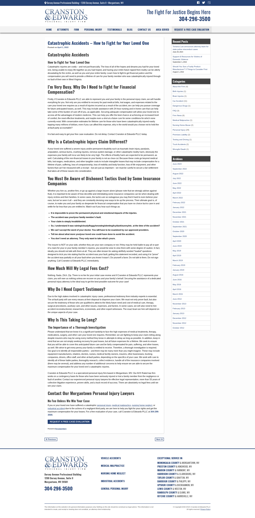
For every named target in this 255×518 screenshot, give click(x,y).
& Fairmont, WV (173, 470)
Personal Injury (61, 429)
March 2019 (178, 260)
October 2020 (178, 231)
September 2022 (180, 169)
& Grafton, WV (173, 477)
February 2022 (179, 202)
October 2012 (178, 328)
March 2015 (178, 294)
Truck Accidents (179, 144)
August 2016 (178, 275)
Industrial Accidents (113, 481)
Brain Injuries (178, 96)
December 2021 (179, 212)
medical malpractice (121, 405)
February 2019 (179, 265)
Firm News (177, 115)
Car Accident (178, 101)
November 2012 (179, 323)
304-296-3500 (195, 19)
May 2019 (177, 251)
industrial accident (56, 408)
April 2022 (177, 193)
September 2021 (180, 227)
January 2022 (178, 207)
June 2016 (177, 280)
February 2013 (179, 308)
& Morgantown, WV (178, 462)
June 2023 (177, 164)
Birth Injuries (178, 91)
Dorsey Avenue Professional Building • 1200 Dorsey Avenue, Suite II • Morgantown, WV (85, 3)
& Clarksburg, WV (176, 474)
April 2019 (177, 255)
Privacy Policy (205, 509)
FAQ (174, 111)
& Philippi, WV (173, 481)
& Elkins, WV (173, 492)
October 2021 (178, 222)
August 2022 (178, 174)
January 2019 (178, 270)
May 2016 (177, 284)
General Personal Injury (114, 488)
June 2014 (177, 299)
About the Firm (179, 86)
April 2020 (177, 241)
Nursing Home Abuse (181, 125)
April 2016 (177, 289)
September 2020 (180, 236)
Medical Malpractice (181, 120)
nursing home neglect (142, 405)
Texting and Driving (181, 139)
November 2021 (179, 217)
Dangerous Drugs (180, 106)
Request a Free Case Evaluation (70, 422)
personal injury (104, 405)
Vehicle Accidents (111, 458)
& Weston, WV (171, 488)
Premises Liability (180, 135)
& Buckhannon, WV (175, 485)
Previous (51, 439)
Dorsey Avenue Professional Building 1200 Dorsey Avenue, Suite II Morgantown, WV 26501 (62, 478)
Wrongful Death (179, 149)
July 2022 (177, 178)
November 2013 (179, 304)
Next (158, 439)
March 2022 (178, 198)
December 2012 (179, 318)
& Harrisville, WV (174, 496)
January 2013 (178, 313)
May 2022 (177, 188)
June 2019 (177, 246)
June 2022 (177, 183)
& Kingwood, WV (174, 466)
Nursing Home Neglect (113, 473)
